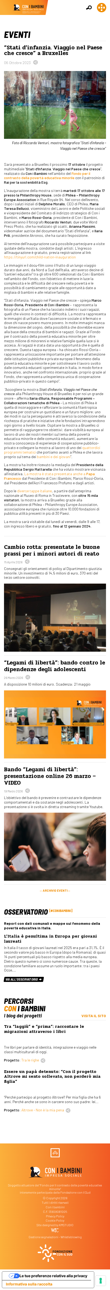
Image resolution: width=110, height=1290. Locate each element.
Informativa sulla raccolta (29, 1284)
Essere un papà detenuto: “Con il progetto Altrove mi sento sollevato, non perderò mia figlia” (52, 1076)
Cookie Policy (55, 1220)
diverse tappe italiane (34, 491)
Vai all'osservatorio (22, 979)
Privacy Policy (55, 1216)
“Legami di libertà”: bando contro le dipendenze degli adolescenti (54, 666)
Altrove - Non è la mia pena (42, 1110)
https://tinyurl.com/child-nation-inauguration (40, 257)
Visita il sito (93, 1015)
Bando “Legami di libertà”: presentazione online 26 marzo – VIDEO (50, 776)
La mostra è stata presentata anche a (49, 476)
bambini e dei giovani (53, 456)
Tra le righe (30, 1060)
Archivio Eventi (55, 890)
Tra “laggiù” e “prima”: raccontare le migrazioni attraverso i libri (44, 1029)
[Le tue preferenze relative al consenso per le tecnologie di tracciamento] (101, 1281)
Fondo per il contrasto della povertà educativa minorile (47, 175)
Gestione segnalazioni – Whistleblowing (55, 1237)
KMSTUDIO (66, 1225)
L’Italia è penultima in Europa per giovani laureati (50, 938)
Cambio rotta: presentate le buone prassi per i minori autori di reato (52, 550)
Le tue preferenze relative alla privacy (53, 1275)
